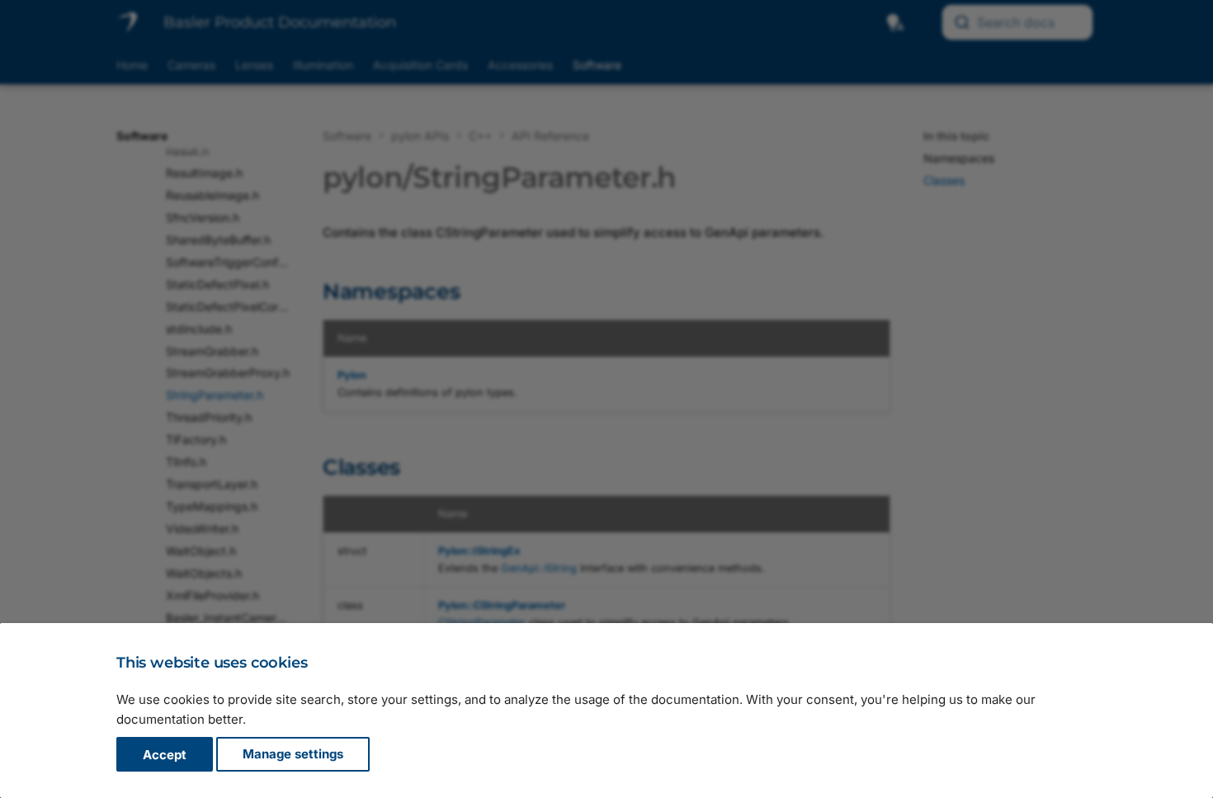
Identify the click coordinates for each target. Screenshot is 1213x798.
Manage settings (293, 755)
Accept (164, 755)
